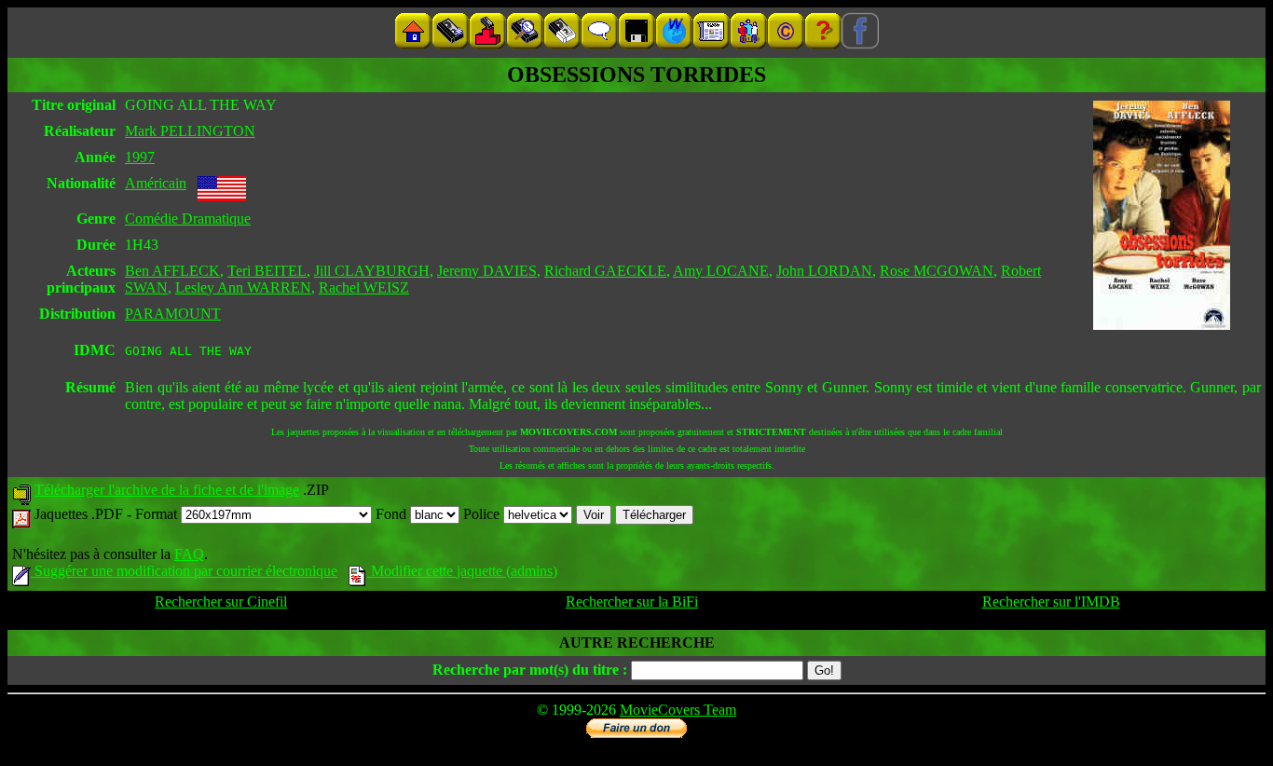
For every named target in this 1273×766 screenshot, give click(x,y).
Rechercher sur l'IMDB (1051, 601)
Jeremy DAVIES (487, 271)
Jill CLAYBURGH (372, 271)
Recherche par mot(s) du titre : (529, 669)
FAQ (189, 554)
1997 (140, 157)
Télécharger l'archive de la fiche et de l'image (166, 490)
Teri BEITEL (267, 271)
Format (158, 514)
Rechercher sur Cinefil (221, 601)
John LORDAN (824, 271)
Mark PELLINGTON (190, 131)
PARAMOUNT (173, 313)
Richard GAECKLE (605, 271)
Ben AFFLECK (172, 271)
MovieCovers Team (678, 710)
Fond (393, 514)
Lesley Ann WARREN (243, 287)
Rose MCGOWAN (936, 271)
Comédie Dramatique (188, 218)
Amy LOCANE (721, 271)
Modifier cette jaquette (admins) (462, 571)
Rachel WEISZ (364, 287)
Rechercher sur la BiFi (632, 601)
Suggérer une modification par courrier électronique (184, 571)
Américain (155, 183)
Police (483, 514)
